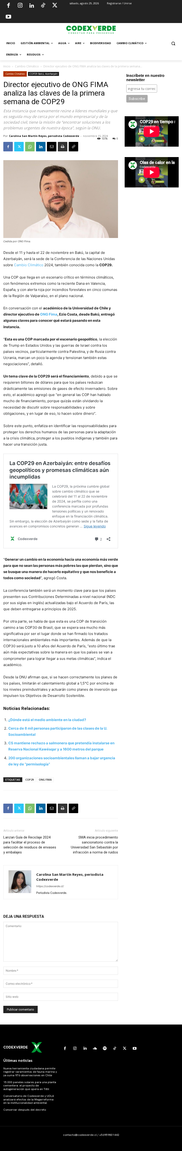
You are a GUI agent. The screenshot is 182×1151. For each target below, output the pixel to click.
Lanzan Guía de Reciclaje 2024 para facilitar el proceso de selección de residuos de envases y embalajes (29, 844)
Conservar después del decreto (24, 1110)
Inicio (6, 66)
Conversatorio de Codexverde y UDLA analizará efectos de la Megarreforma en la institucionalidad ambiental (28, 1099)
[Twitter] (55, 6)
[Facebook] (8, 6)
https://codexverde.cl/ (50, 886)
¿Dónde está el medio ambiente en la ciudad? (47, 720)
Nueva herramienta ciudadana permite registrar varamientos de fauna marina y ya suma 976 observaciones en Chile (30, 1072)
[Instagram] (20, 6)
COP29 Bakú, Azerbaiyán (43, 73)
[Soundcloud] (95, 1048)
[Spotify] (105, 1048)
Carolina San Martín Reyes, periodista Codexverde (44, 136)
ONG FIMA (45, 779)
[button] (173, 43)
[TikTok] (43, 6)
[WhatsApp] (30, 146)
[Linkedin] (31, 6)
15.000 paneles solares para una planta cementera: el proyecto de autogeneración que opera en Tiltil (29, 1085)
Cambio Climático (27, 66)
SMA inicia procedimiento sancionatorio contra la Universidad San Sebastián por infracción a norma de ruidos (94, 844)
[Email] (51, 146)
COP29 (29, 779)
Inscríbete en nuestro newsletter (145, 78)
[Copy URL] (73, 146)
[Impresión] (62, 146)
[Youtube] (8, 17)
